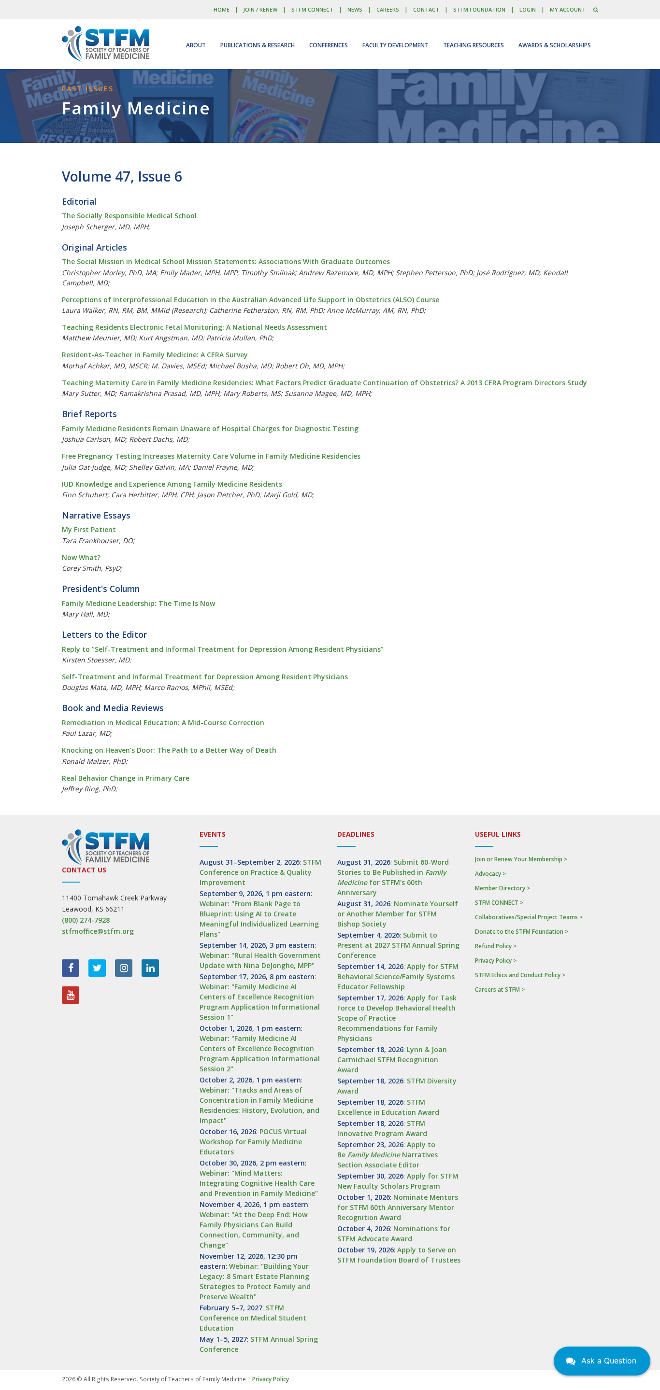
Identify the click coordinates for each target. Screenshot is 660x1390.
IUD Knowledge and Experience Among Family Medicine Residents (172, 484)
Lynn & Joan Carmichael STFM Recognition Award (392, 1059)
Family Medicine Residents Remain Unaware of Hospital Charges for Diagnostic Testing (210, 428)
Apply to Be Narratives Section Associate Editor (387, 1154)
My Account (568, 9)
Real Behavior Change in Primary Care (125, 778)
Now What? (81, 557)
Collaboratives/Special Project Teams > (529, 917)
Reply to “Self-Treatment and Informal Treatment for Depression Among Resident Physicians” (223, 649)
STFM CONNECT (312, 9)
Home (222, 9)
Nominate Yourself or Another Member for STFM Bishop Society (397, 913)
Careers (387, 9)
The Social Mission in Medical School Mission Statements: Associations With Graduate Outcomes (226, 261)
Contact (426, 9)
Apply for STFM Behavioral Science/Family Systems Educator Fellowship (398, 976)
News (354, 9)
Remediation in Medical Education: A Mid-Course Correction (163, 722)
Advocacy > (490, 874)
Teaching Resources (473, 45)
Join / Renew (260, 9)
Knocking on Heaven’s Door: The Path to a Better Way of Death (169, 750)
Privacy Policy (270, 1379)
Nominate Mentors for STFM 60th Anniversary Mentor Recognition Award (397, 1207)
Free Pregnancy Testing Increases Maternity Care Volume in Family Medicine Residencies (211, 456)
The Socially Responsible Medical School (129, 215)
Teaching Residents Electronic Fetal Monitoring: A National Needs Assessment (194, 327)
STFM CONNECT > (499, 903)
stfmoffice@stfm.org (98, 931)
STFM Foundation (479, 9)
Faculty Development (395, 45)
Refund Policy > (496, 946)
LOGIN (527, 9)
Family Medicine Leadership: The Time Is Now (138, 603)
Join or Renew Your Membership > (521, 859)
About (196, 45)
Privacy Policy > (496, 960)
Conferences (328, 45)
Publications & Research (257, 45)
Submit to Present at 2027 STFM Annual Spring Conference (398, 945)
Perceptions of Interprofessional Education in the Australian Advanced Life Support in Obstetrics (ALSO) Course (250, 299)
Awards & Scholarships (554, 45)
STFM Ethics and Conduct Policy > (520, 975)
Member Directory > (502, 888)
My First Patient (89, 529)
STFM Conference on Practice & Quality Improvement (260, 872)
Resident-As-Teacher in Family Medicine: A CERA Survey (155, 354)
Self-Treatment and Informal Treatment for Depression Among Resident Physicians (205, 676)
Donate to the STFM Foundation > (521, 931)
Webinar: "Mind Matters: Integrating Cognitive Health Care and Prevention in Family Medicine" (259, 1183)
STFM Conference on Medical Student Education (253, 1318)
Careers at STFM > (500, 989)
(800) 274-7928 (86, 920)
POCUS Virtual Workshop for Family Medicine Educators (253, 1141)
